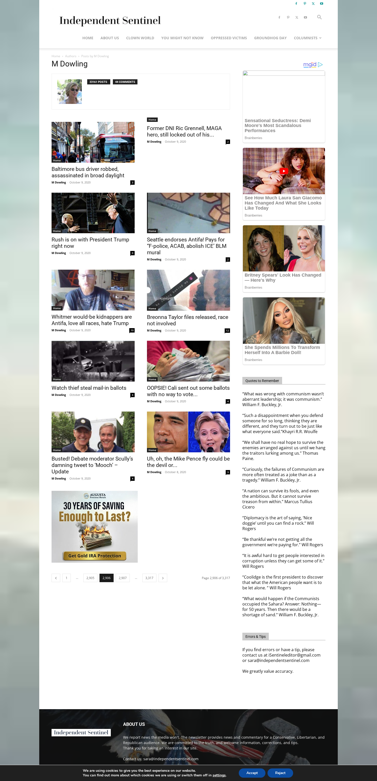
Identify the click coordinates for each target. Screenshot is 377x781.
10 (132, 330)
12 (227, 330)
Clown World (140, 37)
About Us (110, 37)
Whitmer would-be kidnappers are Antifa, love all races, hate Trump (92, 320)
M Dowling (59, 182)
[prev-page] (56, 578)
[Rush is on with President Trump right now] (93, 213)
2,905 (90, 578)
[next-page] (162, 578)
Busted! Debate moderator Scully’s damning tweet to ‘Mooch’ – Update (92, 465)
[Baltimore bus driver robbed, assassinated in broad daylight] (93, 142)
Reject (280, 772)
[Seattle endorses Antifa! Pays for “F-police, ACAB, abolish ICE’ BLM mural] (188, 213)
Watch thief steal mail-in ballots (89, 388)
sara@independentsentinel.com (171, 758)
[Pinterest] (305, 3)
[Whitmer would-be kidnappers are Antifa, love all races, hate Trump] (93, 290)
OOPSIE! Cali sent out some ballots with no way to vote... (188, 391)
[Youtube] (321, 3)
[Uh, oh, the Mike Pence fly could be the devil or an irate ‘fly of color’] (188, 432)
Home (87, 37)
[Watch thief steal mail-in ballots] (93, 361)
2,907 (123, 578)
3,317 (149, 578)
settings (219, 775)
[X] (313, 3)
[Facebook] (296, 3)
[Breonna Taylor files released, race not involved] (188, 290)
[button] (319, 17)
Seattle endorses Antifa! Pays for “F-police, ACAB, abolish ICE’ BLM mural (186, 246)
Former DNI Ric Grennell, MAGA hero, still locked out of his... (184, 131)
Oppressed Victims (229, 37)
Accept (252, 772)
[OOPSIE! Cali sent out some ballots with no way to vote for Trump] (188, 361)
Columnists (306, 37)
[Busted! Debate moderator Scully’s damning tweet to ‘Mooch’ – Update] (93, 432)
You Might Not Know (182, 37)
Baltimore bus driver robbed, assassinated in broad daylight (88, 172)
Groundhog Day (270, 37)
